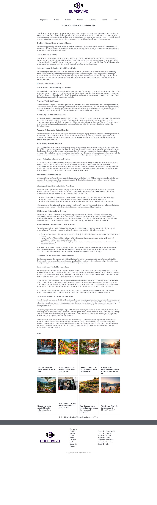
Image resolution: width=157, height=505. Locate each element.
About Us (73, 444)
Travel (104, 20)
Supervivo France (104, 435)
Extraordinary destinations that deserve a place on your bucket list (110, 370)
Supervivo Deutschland (106, 431)
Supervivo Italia (104, 437)
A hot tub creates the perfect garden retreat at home (46, 369)
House (56, 20)
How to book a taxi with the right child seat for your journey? (67, 405)
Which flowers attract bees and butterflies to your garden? (67, 369)
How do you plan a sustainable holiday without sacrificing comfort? (44, 409)
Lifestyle (93, 20)
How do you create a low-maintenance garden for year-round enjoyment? (89, 409)
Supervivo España (104, 433)
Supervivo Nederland (106, 440)
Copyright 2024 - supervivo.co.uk (78, 453)
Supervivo (44, 20)
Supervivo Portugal (105, 442)
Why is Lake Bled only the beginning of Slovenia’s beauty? (109, 408)
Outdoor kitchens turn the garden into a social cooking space (88, 369)
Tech (115, 20)
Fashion (80, 20)
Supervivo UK (103, 444)
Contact (72, 446)
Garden (68, 20)
